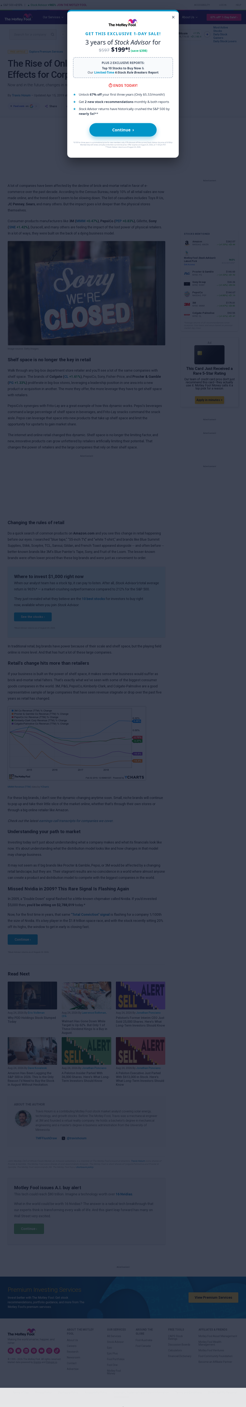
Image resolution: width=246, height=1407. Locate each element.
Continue (123, 130)
